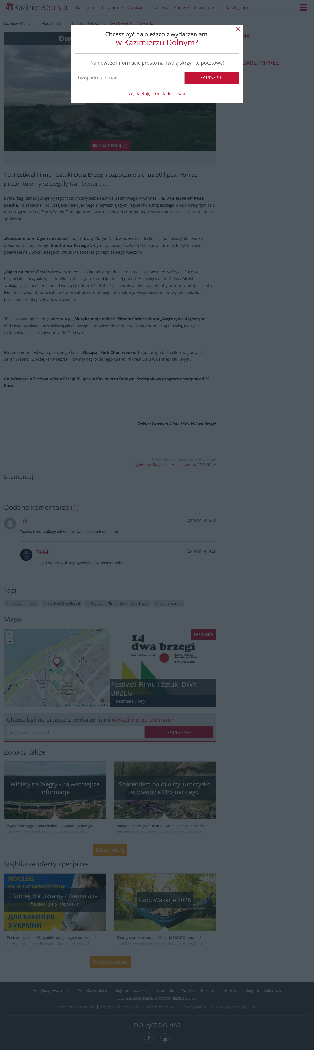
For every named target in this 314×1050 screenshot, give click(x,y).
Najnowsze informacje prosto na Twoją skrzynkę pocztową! (157, 63)
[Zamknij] (238, 29)
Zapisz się (212, 77)
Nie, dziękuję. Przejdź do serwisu (157, 93)
